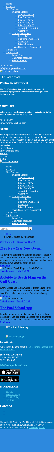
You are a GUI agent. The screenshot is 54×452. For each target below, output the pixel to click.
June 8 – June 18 (26, 17)
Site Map (10, 400)
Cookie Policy (13, 397)
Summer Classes (20, 12)
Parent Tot (23, 41)
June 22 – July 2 (25, 20)
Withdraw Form (19, 60)
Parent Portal (18, 55)
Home (9, 3)
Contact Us (11, 49)
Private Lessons (25, 44)
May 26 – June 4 (26, 14)
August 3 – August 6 (28, 28)
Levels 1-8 (23, 36)
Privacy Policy (13, 394)
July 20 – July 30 (26, 25)
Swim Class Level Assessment (26, 47)
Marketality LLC (37, 427)
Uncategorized (7, 242)
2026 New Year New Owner (21, 248)
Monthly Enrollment (21, 33)
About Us (10, 6)
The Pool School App (22, 58)
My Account (12, 52)
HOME (9, 392)
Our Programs (12, 9)
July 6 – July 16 (25, 22)
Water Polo (23, 30)
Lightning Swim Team (28, 39)
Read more (5, 265)
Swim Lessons (7, 271)
